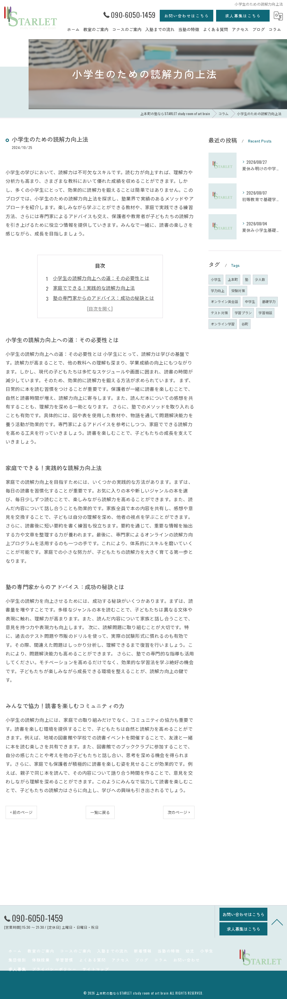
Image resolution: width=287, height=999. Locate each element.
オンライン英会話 (224, 301)
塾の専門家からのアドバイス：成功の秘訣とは (103, 297)
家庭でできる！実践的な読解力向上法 (94, 287)
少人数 (260, 279)
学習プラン (243, 312)
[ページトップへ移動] (277, 921)
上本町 (233, 279)
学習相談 (265, 312)
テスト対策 (219, 312)
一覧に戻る (100, 812)
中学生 (250, 301)
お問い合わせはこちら (186, 15)
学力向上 (217, 290)
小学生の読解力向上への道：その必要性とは (101, 277)
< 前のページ (21, 812)
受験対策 (238, 290)
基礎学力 (269, 301)
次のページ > (179, 812)
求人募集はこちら (243, 15)
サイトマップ (95, 969)
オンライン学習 (223, 323)
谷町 (245, 323)
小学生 (216, 279)
